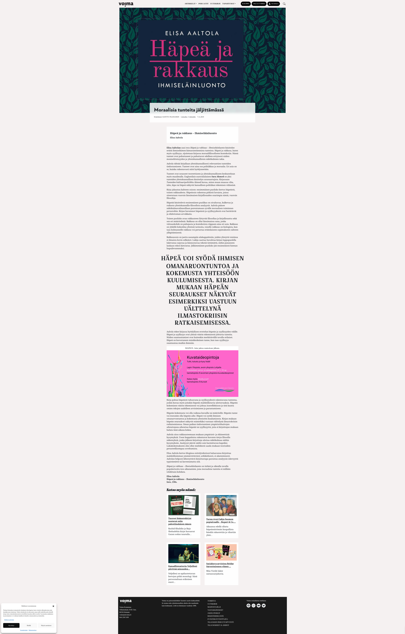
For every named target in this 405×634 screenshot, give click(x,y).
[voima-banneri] (202, 373)
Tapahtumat (228, 4)
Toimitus (212, 601)
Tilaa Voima (259, 4)
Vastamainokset (215, 610)
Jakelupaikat (214, 613)
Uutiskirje (215, 4)
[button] (53, 606)
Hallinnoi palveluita (9, 620)
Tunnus (274, 4)
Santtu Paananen (170, 117)
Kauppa (245, 4)
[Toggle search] (284, 4)
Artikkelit (190, 4)
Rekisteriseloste (32, 630)
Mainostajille (214, 607)
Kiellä (29, 625)
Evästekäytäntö (24, 630)
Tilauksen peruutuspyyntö (221, 622)
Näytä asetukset (46, 625)
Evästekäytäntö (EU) (218, 619)
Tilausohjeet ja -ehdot (218, 625)
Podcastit (203, 4)
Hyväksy (11, 625)
